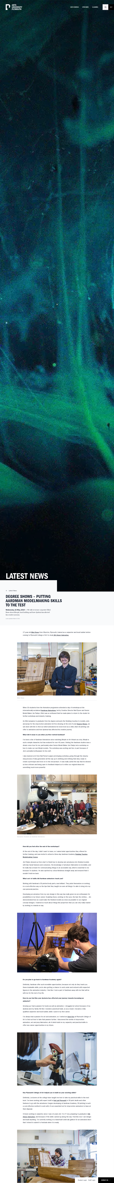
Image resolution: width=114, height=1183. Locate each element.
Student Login (82, 1180)
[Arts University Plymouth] (14, 7)
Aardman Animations (48, 710)
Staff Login (91, 1180)
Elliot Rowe (35, 632)
